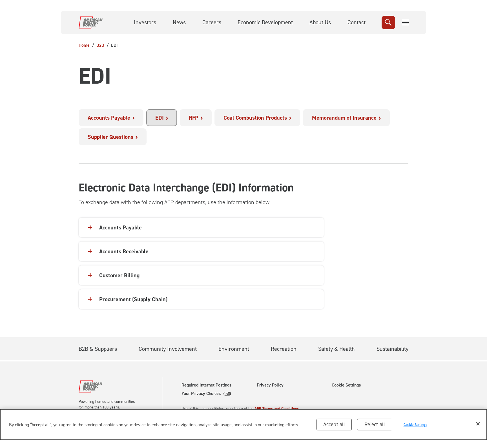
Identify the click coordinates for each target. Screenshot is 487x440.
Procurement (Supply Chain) (133, 299)
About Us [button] (320, 22)
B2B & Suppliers (98, 348)
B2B (100, 45)
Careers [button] (211, 22)
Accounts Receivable (124, 251)
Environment (233, 348)
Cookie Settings (346, 385)
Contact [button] (356, 22)
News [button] (179, 22)
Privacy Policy (270, 385)
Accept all (334, 424)
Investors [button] (145, 22)
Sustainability (392, 348)
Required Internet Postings (206, 385)
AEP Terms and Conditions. (277, 408)
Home (84, 45)
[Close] (478, 424)
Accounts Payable (120, 227)
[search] (388, 22)
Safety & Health (336, 348)
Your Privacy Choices (201, 393)
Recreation (283, 348)
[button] (405, 22)
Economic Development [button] (265, 22)
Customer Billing (119, 275)
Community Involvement (168, 348)
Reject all (374, 424)
